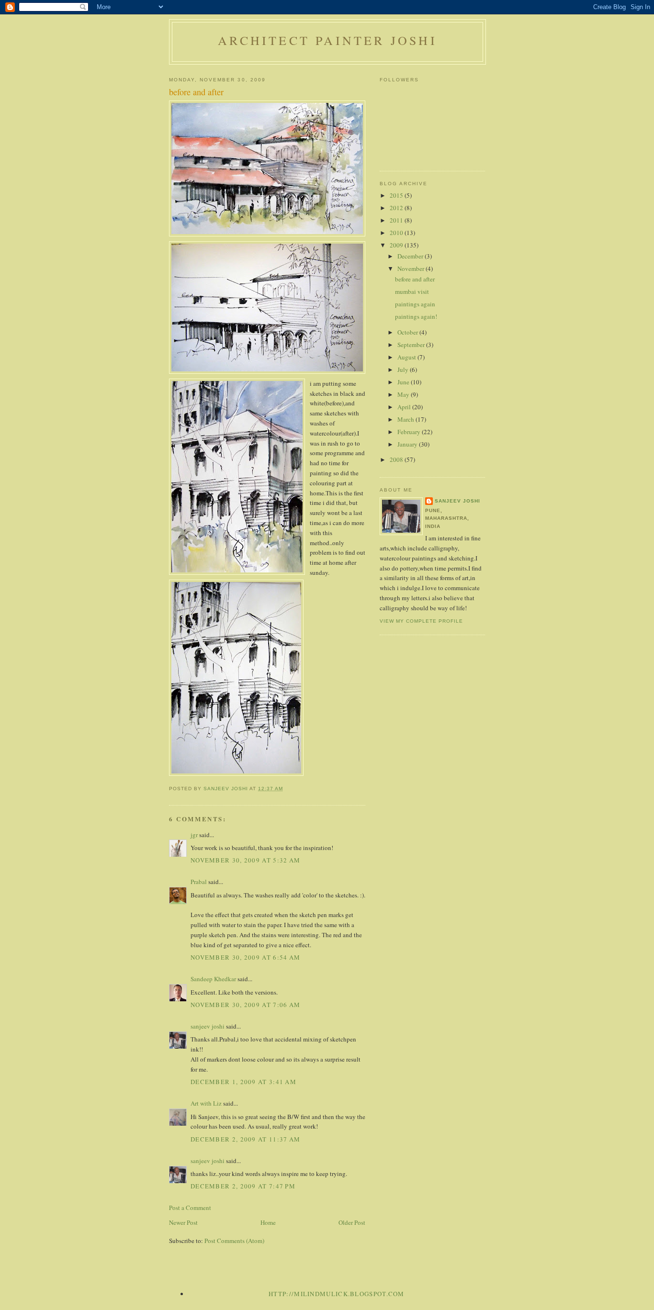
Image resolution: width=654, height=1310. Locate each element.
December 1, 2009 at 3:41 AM (243, 1081)
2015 (397, 195)
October (408, 332)
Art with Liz (206, 1103)
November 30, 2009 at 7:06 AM (245, 1004)
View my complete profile (421, 621)
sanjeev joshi (208, 1026)
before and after (415, 279)
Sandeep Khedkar (213, 978)
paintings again (415, 304)
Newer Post (183, 1222)
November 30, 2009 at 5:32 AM (245, 860)
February (409, 431)
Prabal (199, 881)
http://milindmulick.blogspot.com (337, 1293)
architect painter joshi (327, 40)
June (404, 382)
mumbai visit (412, 291)
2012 (397, 207)
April (404, 407)
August (407, 357)
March (406, 419)
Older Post (351, 1222)
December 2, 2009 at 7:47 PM (243, 1186)
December (411, 256)
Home (268, 1222)
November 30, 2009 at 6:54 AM (245, 957)
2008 (397, 459)
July (403, 369)
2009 (397, 245)
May (404, 394)
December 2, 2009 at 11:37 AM (245, 1139)
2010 (397, 232)
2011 (397, 220)
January (408, 444)
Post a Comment (190, 1207)
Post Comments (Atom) (234, 1240)
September (411, 344)
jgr (194, 834)
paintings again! (416, 316)
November (411, 268)
